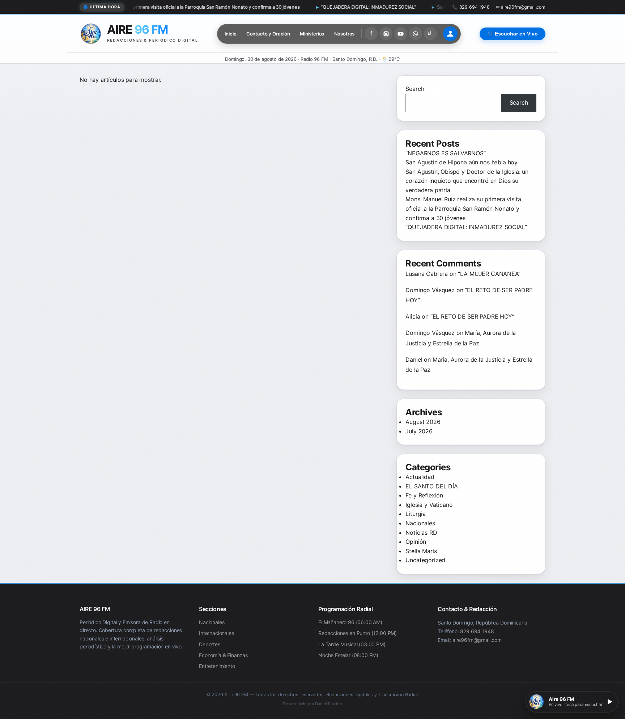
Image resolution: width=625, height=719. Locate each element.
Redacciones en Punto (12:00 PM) (357, 633)
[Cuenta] (450, 33)
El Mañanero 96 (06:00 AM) (350, 622)
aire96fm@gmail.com (477, 640)
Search (414, 88)
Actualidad (419, 476)
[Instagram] (385, 33)
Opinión (415, 541)
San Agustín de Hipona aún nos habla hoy (462, 162)
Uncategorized (425, 560)
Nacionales (420, 523)
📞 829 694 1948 (471, 7)
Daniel (413, 359)
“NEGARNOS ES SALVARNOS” (445, 153)
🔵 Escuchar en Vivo (512, 34)
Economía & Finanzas (223, 655)
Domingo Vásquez (430, 290)
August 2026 (422, 421)
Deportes (209, 644)
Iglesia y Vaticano (428, 504)
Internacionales (216, 633)
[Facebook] (371, 33)
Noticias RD (421, 532)
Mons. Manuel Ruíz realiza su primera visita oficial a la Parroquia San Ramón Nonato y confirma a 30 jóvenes (143, 7)
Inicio (231, 34)
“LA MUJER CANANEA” (489, 273)
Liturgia (415, 513)
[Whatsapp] (415, 33)
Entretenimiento (217, 666)
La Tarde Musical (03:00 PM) (352, 644)
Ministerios (312, 34)
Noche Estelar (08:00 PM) (348, 655)
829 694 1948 (477, 631)
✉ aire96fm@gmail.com (520, 7)
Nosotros (344, 34)
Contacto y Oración (268, 34)
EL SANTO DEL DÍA (431, 486)
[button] (572, 701)
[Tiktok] (430, 33)
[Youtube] (400, 33)
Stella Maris (421, 551)
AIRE (137, 29)
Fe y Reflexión (424, 495)
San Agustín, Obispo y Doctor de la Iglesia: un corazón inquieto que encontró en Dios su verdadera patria (466, 181)
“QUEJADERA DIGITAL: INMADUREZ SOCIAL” (327, 7)
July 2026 (419, 431)
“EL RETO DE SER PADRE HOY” (472, 316)
